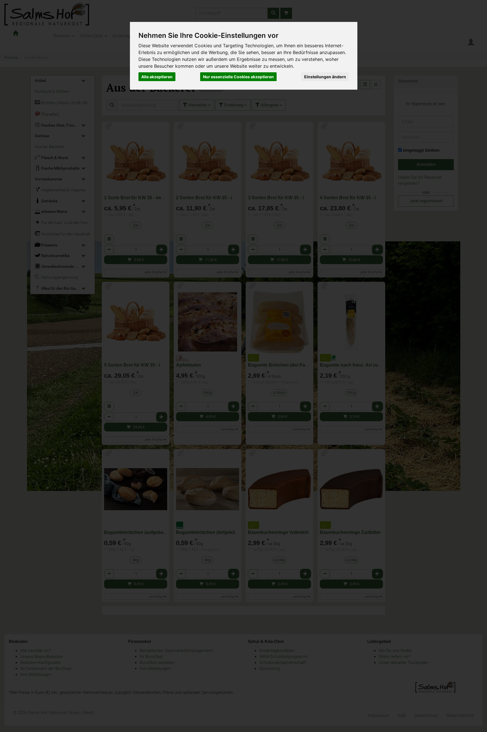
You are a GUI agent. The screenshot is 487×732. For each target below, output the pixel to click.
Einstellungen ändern (325, 76)
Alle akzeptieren (157, 76)
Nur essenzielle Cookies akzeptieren (238, 76)
